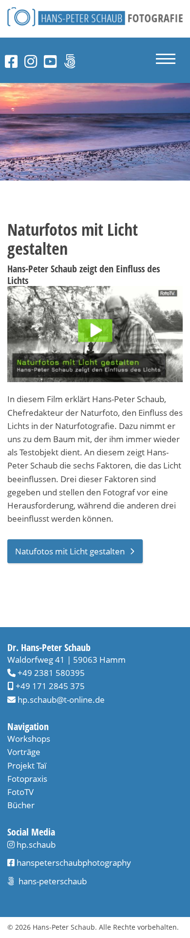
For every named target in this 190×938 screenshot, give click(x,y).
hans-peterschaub (52, 881)
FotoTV (20, 791)
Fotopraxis (27, 778)
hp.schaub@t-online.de (61, 699)
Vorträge (23, 751)
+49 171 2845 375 (49, 686)
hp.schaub (36, 844)
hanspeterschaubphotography (73, 862)
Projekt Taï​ (26, 765)
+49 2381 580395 (50, 672)
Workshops (28, 738)
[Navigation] (166, 60)
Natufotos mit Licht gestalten (70, 551)
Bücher (21, 805)
